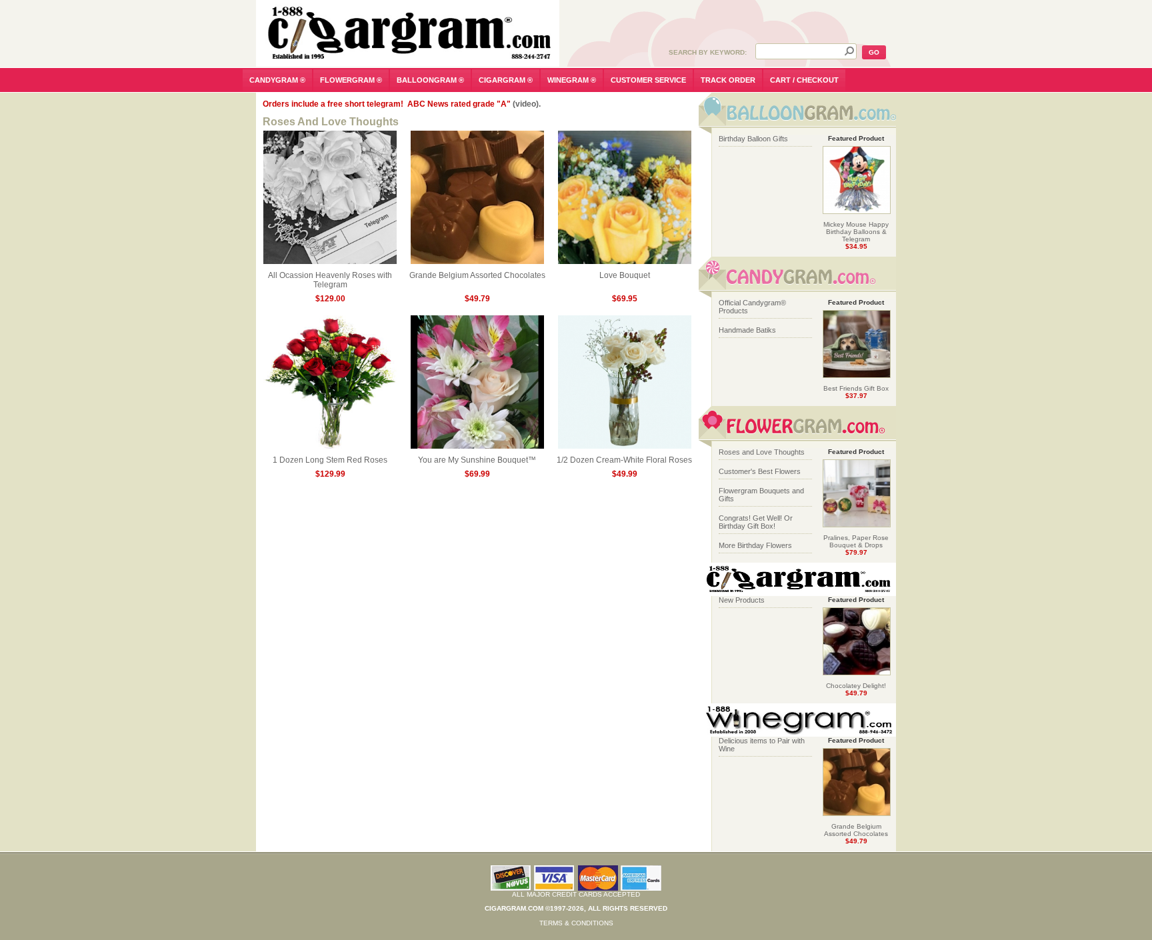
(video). (527, 104)
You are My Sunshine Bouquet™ (477, 460)
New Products (742, 600)
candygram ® (277, 80)
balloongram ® (430, 80)
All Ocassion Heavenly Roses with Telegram (330, 280)
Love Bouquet (624, 275)
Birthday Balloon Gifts (753, 139)
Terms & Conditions (576, 923)
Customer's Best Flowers (760, 471)
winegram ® (571, 80)
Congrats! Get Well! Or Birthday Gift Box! (756, 522)
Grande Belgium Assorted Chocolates (477, 275)
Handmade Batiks (747, 330)
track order (728, 80)
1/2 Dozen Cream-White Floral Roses (624, 460)
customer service (648, 80)
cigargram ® (506, 80)
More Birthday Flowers (755, 545)
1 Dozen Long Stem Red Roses (330, 460)
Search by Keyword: (708, 52)
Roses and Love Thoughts (762, 452)
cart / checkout (804, 80)
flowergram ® (351, 80)
